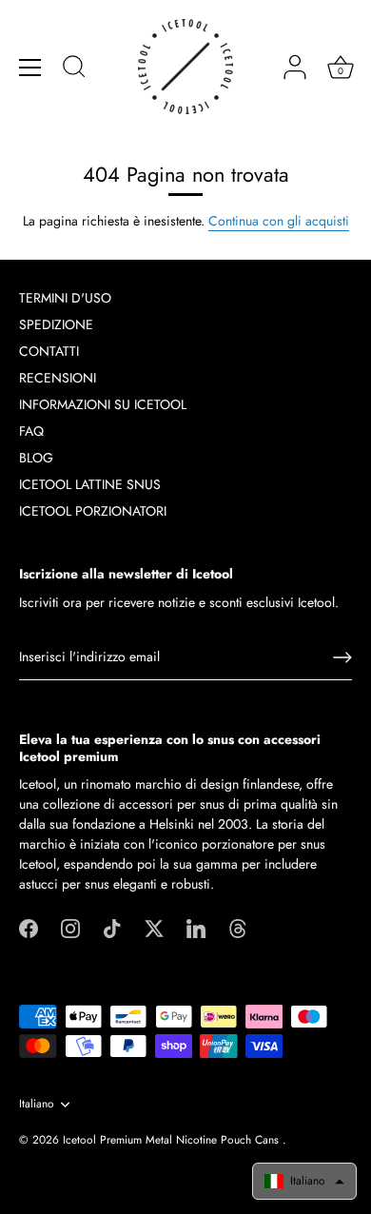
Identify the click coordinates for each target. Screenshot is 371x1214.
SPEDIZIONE (56, 324)
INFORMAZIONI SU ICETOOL (102, 404)
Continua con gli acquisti (278, 220)
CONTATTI (49, 351)
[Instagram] (70, 926)
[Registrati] (342, 657)
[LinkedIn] (195, 926)
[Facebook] (28, 926)
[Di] (74, 69)
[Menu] (30, 67)
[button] (304, 1181)
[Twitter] (154, 926)
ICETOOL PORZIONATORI (92, 510)
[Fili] (237, 926)
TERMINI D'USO (65, 297)
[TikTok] (112, 926)
